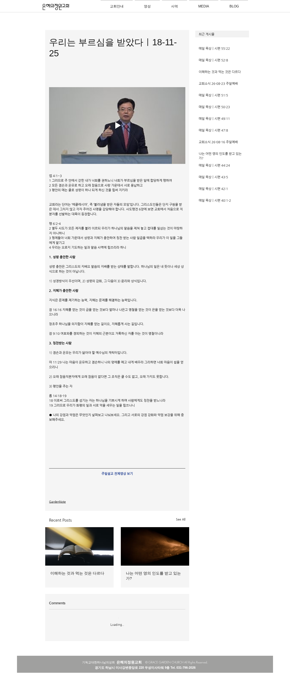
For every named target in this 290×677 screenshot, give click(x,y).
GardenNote (57, 501)
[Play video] (117, 125)
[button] (222, 34)
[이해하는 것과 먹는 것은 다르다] (79, 546)
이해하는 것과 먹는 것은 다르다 (77, 573)
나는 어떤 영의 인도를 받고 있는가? (153, 575)
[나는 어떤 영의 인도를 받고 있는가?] (155, 546)
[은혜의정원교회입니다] (55, 7)
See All (180, 519)
